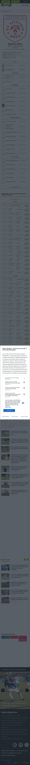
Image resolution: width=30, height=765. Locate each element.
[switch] (23, 382)
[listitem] (15, 378)
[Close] (26, 348)
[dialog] (15, 382)
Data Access (15, 416)
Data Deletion (5, 416)
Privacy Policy (24, 416)
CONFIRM (9, 410)
